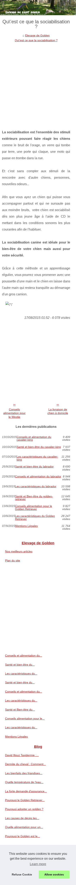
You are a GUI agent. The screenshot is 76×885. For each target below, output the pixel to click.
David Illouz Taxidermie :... (22, 755)
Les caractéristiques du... (21, 673)
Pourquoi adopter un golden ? (24, 809)
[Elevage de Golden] (38, 7)
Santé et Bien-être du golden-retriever (34, 498)
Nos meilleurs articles (18, 551)
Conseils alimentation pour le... (25, 718)
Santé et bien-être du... (20, 664)
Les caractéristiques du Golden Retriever (35, 517)
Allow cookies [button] (54, 874)
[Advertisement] (38, 83)
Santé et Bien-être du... (20, 709)
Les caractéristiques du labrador (35, 486)
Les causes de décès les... (22, 818)
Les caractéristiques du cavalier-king (37, 458)
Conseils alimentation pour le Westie (14, 413)
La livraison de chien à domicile (57, 411)
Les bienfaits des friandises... (23, 773)
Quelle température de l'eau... (24, 782)
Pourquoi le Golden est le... (22, 836)
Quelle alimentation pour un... (24, 827)
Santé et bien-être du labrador (34, 466)
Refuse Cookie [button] (22, 874)
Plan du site (12, 560)
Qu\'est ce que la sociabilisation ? (36, 40)
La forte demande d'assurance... (26, 791)
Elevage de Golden (37, 35)
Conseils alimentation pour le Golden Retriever (33, 507)
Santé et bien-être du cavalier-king (39, 446)
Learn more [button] (38, 864)
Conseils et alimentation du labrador (38, 476)
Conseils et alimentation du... (23, 655)
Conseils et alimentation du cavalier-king (34, 438)
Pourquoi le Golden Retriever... (25, 800)
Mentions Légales (26, 525)
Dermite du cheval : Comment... (25, 764)
